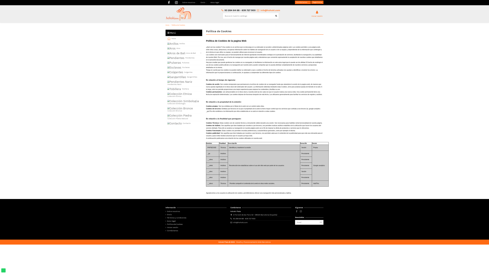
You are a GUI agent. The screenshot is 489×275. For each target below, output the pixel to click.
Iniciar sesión (172, 227)
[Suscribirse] (320, 222)
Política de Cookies (175, 224)
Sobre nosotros (189, 2)
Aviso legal (214, 2)
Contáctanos (302, 2)
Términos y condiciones (176, 218)
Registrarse (317, 2)
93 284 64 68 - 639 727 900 (244, 219)
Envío (203, 2)
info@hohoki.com (270, 10)
